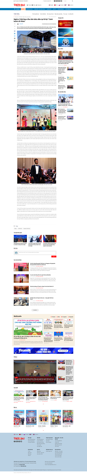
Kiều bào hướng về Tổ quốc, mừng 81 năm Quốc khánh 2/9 (42, 286)
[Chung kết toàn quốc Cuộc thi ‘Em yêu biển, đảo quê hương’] (70, 117)
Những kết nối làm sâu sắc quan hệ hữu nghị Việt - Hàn (62, 87)
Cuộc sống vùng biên (58, 452)
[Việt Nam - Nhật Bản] (43, 417)
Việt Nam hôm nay (45, 401)
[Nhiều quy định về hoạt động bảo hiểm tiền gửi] (55, 393)
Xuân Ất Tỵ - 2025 (17, 426)
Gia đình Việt (30, 449)
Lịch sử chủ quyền (58, 455)
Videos (34, 5)
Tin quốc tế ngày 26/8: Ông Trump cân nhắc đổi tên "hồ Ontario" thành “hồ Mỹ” (62, 79)
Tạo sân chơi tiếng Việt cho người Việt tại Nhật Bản (40, 274)
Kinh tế (55, 400)
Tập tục (29, 455)
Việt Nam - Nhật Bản (42, 426)
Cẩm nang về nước (40, 442)
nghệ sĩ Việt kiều (27, 228)
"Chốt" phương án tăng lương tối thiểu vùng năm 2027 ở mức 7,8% (31, 398)
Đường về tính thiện (58, 443)
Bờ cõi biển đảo (62, 92)
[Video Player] (35, 372)
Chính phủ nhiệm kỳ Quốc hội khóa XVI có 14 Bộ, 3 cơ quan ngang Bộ (68, 339)
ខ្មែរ (66, 5)
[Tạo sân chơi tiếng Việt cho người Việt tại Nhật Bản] (21, 278)
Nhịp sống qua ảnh (58, 444)
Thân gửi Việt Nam (31, 442)
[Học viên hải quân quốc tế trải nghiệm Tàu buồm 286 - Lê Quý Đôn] (65, 98)
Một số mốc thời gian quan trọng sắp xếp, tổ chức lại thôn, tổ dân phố (58, 326)
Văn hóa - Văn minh (40, 452)
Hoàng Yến (21, 23)
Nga (15, 228)
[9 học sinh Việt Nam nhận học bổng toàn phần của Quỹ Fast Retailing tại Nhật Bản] (43, 393)
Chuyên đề (60, 18)
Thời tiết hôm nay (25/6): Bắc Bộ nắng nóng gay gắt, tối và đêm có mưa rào (68, 398)
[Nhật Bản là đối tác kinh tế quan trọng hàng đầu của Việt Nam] (68, 321)
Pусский (62, 5)
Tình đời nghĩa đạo (58, 440)
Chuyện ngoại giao (49, 437)
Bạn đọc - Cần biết (69, 401)
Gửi (53, 256)
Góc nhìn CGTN (39, 454)
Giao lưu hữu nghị (58, 456)
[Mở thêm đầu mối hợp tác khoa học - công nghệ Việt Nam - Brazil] (21, 301)
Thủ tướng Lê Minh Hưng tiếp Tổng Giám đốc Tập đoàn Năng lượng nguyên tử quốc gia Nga (49, 244)
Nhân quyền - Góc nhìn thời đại (59, 438)
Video (59, 316)
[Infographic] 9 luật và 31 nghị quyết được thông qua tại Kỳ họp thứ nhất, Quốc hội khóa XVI (48, 340)
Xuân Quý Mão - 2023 (66, 426)
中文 (22, 434)
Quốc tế (38, 449)
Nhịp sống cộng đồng (26, 16)
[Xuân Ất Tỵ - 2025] (19, 417)
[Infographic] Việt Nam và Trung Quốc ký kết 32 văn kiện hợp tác (58, 339)
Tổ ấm (29, 451)
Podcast (29, 5)
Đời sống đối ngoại (49, 439)
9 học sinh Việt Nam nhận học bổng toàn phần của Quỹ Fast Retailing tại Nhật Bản (43, 398)
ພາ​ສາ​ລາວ (71, 5)
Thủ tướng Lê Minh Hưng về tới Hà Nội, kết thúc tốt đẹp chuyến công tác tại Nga (34, 244)
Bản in (15, 407)
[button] (35, 372)
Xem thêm (35, 310)
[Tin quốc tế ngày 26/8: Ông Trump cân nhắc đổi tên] (70, 78)
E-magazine (64, 316)
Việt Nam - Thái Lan (54, 426)
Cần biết (16, 387)
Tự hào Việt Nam (40, 440)
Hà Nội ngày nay (49, 451)
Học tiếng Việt (39, 446)
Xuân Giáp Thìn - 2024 (30, 426)
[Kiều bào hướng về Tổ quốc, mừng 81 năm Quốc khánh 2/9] (21, 290)
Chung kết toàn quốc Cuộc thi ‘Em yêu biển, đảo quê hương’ (62, 117)
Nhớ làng (29, 454)
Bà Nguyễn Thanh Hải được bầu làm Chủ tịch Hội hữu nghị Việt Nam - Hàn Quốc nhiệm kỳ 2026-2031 (65, 62)
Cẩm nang (57, 446)
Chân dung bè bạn (31, 440)
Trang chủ (16, 16)
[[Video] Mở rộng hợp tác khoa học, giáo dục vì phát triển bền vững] (61, 362)
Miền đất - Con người (58, 451)
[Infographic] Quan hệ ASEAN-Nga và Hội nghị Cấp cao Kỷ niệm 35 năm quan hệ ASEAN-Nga (48, 327)
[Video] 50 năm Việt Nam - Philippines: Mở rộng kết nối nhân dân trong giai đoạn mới (69, 379)
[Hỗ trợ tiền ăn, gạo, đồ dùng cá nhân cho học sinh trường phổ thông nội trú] (28, 327)
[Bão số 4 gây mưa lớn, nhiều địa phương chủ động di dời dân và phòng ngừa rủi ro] (70, 110)
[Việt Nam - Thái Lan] (55, 417)
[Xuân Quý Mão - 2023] (68, 417)
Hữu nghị (65, 65)
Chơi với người (48, 442)
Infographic (71, 316)
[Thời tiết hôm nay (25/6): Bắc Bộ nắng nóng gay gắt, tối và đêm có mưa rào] (68, 393)
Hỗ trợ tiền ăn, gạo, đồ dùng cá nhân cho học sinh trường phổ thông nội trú (27, 337)
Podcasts (53, 316)
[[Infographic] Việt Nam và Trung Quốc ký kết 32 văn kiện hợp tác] (58, 334)
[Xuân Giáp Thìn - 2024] (31, 417)
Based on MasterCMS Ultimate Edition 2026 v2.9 (22, 472)
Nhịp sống (39, 451)
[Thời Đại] (14, 9)
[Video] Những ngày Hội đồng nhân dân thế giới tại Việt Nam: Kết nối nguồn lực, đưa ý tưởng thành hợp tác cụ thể (69, 370)
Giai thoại (47, 440)
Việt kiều (16, 14)
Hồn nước (29, 452)
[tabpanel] (19, 396)
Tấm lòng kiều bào (40, 439)
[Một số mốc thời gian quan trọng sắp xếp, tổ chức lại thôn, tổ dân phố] (58, 321)
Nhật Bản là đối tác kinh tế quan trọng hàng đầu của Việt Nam (68, 326)
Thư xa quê (39, 445)
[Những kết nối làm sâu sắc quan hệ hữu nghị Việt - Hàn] (70, 87)
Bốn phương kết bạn (31, 439)
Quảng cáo (39, 5)
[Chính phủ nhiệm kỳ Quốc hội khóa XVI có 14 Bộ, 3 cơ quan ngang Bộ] (68, 334)
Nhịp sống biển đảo (58, 454)
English (52, 5)
